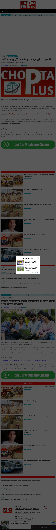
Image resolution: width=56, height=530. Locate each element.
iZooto (38, 272)
